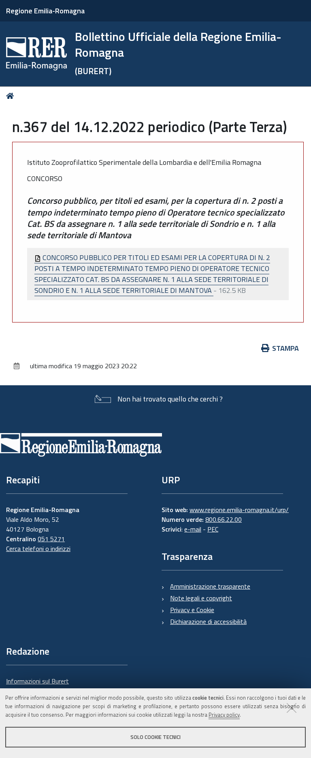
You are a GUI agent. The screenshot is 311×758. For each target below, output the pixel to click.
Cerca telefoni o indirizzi (38, 548)
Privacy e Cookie (192, 610)
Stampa (285, 348)
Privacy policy (224, 715)
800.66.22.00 (223, 519)
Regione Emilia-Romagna (45, 10)
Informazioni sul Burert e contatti (37, 686)
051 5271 (51, 539)
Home (11, 95)
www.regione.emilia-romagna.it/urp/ (239, 510)
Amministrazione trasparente (210, 586)
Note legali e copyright (201, 598)
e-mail (192, 529)
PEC (212, 529)
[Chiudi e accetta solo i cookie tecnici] (291, 707)
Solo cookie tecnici (155, 737)
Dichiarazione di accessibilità (208, 621)
